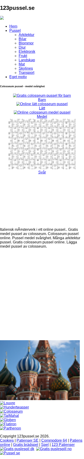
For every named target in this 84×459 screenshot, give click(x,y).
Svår (42, 172)
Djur (22, 47)
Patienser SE (27, 440)
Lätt (42, 108)
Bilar (22, 39)
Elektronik (27, 52)
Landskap (27, 60)
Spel (45, 445)
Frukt (23, 56)
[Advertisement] (42, 294)
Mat (22, 64)
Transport (26, 73)
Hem (13, 26)
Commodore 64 (54, 440)
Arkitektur (26, 35)
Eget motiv (18, 77)
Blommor (26, 43)
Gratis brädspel (25, 445)
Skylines (26, 68)
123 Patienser (63, 445)
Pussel (15, 31)
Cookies (7, 440)
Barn (42, 100)
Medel (42, 117)
